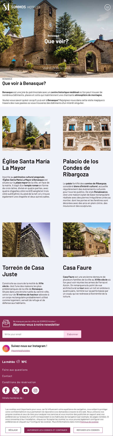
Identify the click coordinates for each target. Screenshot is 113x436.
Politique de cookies (89, 421)
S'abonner (72, 334)
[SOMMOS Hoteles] (21, 7)
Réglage (13, 430)
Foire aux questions (15, 369)
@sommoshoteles (20, 350)
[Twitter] (15, 390)
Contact (7, 376)
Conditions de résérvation (19, 382)
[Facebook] (6, 390)
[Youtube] (25, 390)
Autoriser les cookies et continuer (47, 430)
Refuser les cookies (88, 430)
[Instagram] (35, 390)
